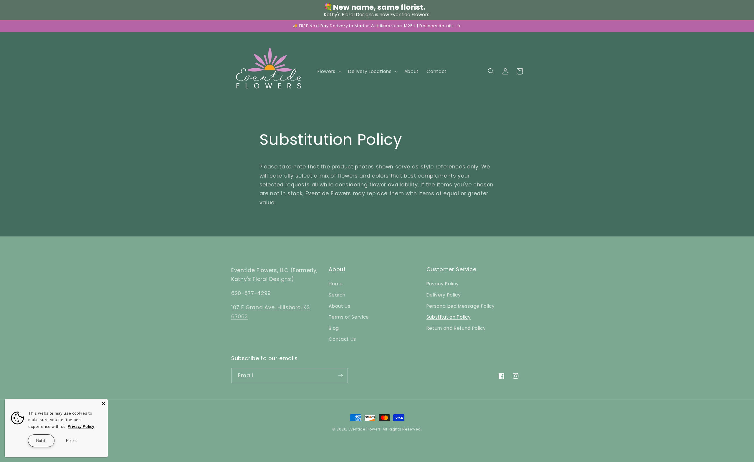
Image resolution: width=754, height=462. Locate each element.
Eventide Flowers (364, 429)
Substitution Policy (448, 317)
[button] (329, 71)
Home (336, 284)
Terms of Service (349, 317)
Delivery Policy (443, 295)
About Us (339, 306)
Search (337, 295)
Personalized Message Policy (460, 306)
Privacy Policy (442, 284)
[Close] (103, 403)
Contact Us (342, 339)
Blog (334, 328)
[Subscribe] (340, 375)
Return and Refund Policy (456, 328)
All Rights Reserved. (402, 429)
